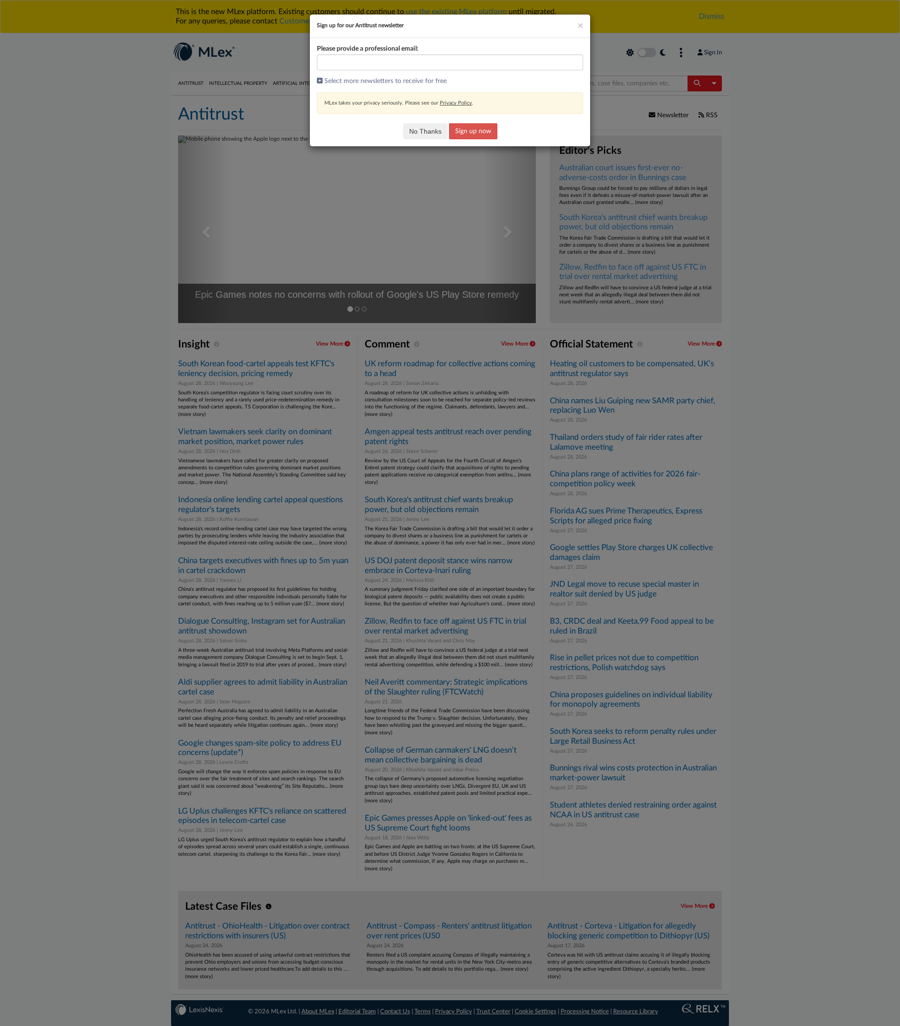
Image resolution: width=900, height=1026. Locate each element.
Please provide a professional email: (368, 48)
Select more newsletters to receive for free (384, 81)
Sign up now (473, 131)
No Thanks (425, 131)
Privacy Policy (456, 103)
